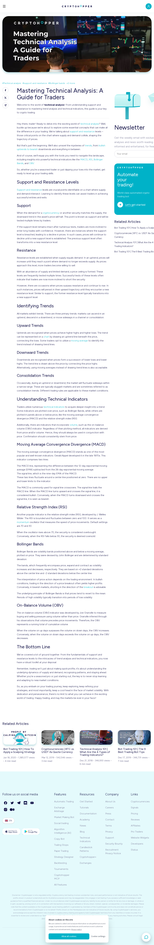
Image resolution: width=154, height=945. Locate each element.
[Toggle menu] (4, 6)
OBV (31, 163)
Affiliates (135, 825)
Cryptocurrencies (140, 801)
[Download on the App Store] (11, 831)
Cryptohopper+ (88, 857)
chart (46, 336)
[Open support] (146, 937)
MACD (84, 159)
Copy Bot (59, 838)
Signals (134, 807)
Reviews (135, 819)
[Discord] (25, 803)
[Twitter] (12, 803)
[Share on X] (5, 98)
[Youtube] (32, 803)
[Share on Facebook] (5, 90)
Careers (109, 807)
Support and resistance (29, 189)
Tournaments (61, 869)
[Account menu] (149, 6)
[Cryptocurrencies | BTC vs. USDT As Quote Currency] (58, 737)
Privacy (109, 831)
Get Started (86, 801)
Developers (137, 843)
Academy (85, 819)
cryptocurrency (51, 212)
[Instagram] (5, 809)
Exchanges (85, 863)
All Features (60, 884)
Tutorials (84, 807)
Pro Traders (137, 831)
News (83, 825)
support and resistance (82, 131)
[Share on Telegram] (5, 105)
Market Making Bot (64, 817)
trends (88, 145)
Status (134, 849)
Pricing (134, 813)
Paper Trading (61, 850)
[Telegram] (19, 803)
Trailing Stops (61, 844)
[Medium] (12, 809)
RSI (90, 159)
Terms (108, 825)
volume (73, 424)
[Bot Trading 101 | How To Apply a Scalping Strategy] (19, 737)
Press (108, 813)
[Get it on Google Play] (31, 831)
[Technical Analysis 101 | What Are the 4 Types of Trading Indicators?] (96, 737)
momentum (23, 522)
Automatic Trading (64, 801)
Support (109, 837)
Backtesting (60, 863)
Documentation (88, 813)
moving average (79, 340)
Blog (82, 831)
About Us (110, 801)
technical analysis (89, 123)
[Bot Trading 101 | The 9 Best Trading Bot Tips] (134, 737)
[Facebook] (5, 803)
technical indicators (53, 406)
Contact (109, 819)
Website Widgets (140, 837)
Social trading (61, 823)
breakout (88, 587)
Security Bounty (114, 843)
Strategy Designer (64, 857)
